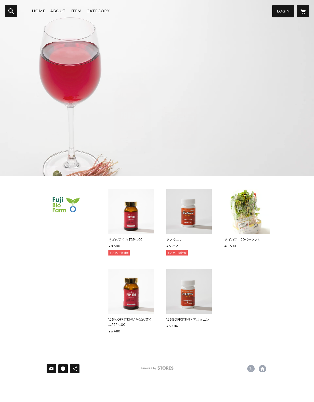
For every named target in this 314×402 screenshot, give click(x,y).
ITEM (76, 10)
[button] (283, 11)
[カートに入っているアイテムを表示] (303, 11)
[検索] (11, 11)
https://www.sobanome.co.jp (262, 368)
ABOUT (58, 10)
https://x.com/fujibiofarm (251, 368)
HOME (38, 10)
